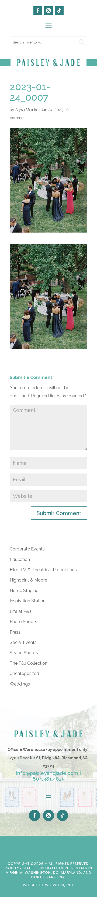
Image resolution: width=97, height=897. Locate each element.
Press (15, 632)
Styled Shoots (24, 652)
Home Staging (24, 590)
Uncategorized (24, 673)
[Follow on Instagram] (48, 10)
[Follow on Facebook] (37, 10)
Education (20, 559)
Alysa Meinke (26, 109)
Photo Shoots (23, 621)
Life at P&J (20, 611)
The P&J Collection (28, 663)
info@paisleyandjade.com (47, 773)
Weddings (20, 684)
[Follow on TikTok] (59, 10)
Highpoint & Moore (28, 580)
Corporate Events (27, 549)
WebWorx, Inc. (59, 885)
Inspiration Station (28, 600)
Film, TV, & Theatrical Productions (43, 569)
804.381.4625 (48, 779)
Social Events (23, 642)
